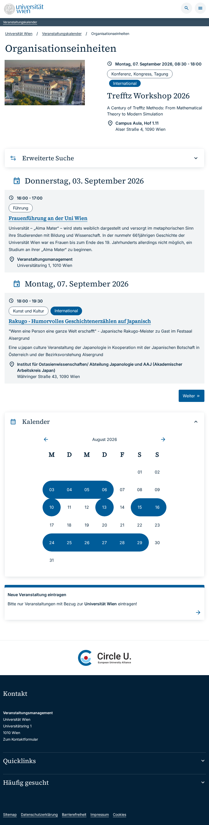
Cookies (119, 814)
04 (69, 489)
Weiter (189, 395)
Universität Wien (18, 33)
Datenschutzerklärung (39, 814)
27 (104, 542)
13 (104, 507)
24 (51, 542)
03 (51, 489)
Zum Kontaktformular (20, 739)
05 (86, 489)
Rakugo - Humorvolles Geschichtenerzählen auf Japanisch (80, 321)
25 (69, 542)
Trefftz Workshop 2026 (148, 95)
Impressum (99, 814)
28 (122, 542)
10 (51, 507)
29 (139, 542)
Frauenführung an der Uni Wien (48, 218)
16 (157, 507)
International (125, 83)
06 (104, 489)
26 (86, 542)
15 (140, 507)
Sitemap (10, 814)
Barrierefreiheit (74, 814)
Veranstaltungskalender (20, 22)
